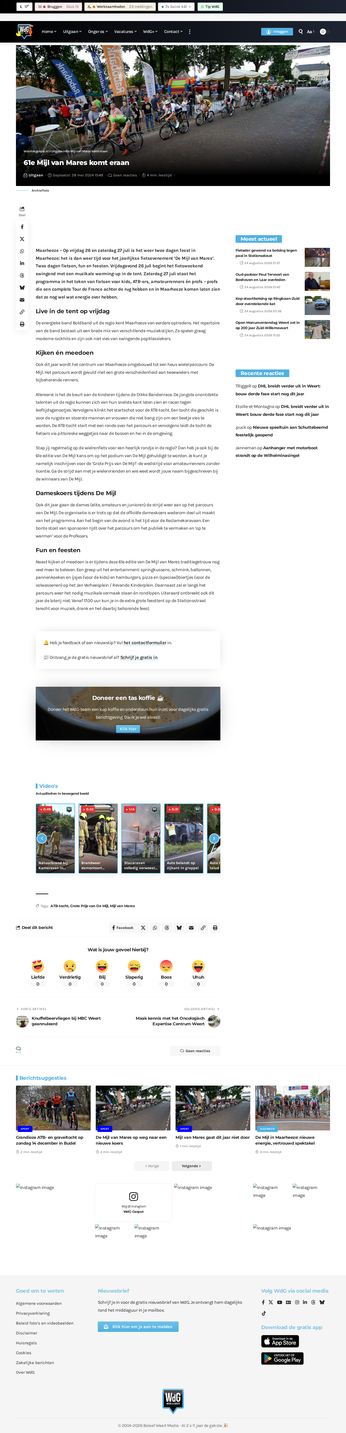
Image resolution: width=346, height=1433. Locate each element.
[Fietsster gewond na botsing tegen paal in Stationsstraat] (317, 257)
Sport (25, 1128)
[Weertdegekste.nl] (25, 31)
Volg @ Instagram (133, 1209)
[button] (189, 32)
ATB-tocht (59, 906)
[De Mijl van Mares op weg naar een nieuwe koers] (133, 1108)
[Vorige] (42, 838)
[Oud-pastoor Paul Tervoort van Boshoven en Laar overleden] (317, 281)
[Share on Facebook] (22, 227)
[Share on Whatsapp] (22, 251)
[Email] (22, 300)
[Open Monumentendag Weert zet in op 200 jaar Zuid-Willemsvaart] (317, 329)
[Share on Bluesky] (22, 288)
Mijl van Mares (122, 906)
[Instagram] (297, 1302)
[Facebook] (263, 1302)
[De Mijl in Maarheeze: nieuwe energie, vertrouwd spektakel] (292, 1108)
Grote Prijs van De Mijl (89, 906)
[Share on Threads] (22, 275)
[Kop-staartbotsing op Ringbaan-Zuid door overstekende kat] (317, 305)
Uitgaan (36, 175)
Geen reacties (125, 175)
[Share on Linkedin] (22, 263)
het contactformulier (145, 642)
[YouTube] (279, 1302)
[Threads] (313, 1302)
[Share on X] (22, 239)
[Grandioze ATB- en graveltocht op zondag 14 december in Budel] (53, 1108)
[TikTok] (264, 1313)
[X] (271, 1302)
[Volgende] (214, 838)
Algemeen (267, 1128)
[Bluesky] (322, 1302)
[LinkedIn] (305, 1302)
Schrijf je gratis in (139, 657)
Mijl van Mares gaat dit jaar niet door (212, 1137)
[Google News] (288, 1302)
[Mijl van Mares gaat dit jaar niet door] (213, 1108)
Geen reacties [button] (198, 1051)
